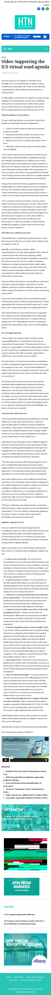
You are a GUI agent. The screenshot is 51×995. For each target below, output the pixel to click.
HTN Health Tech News (32, 989)
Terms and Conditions (35, 977)
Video (4, 57)
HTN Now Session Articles (30, 980)
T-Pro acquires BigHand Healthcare (19, 914)
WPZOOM (31, 992)
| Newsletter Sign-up (36, 1)
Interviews (13, 980)
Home (9, 977)
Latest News (18, 977)
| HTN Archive (22, 1)
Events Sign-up (10, 1)
